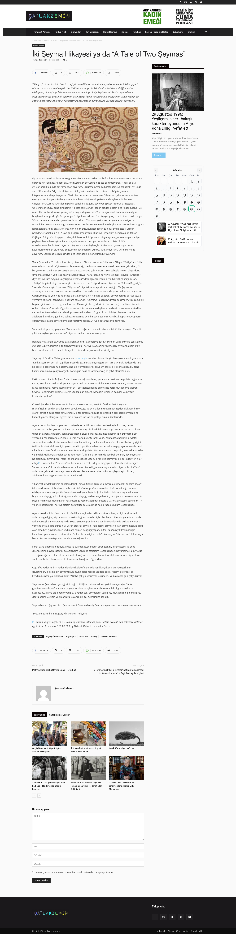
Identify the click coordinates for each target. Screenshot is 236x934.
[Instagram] (185, 2)
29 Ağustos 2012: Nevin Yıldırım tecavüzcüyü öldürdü (183, 241)
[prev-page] (34, 796)
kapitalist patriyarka (109, 636)
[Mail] (190, 2)
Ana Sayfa (36, 40)
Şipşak (125, 31)
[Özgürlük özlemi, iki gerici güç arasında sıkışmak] (49, 733)
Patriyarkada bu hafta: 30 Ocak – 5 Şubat (54, 670)
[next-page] (39, 796)
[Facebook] (180, 2)
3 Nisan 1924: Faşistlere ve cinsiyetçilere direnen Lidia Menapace (121, 785)
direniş (94, 636)
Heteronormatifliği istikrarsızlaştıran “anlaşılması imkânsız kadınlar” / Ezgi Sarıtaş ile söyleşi (118, 672)
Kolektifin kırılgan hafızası (121, 748)
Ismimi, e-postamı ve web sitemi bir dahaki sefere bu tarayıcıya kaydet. (75, 872)
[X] (196, 2)
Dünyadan (76, 31)
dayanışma (70, 636)
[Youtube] (201, 2)
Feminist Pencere (42, 31)
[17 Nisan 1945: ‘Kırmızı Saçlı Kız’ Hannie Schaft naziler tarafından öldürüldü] (88, 768)
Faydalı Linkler (197, 931)
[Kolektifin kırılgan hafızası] (126, 733)
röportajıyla (80, 358)
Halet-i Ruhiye (110, 31)
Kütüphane (177, 31)
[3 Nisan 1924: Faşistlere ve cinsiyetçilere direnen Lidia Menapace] (126, 768)
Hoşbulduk (160, 931)
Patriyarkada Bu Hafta (156, 31)
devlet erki (83, 636)
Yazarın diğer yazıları (59, 715)
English (191, 31)
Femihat (136, 31)
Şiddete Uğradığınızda (178, 931)
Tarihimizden (92, 31)
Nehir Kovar (157, 133)
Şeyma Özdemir (40, 60)
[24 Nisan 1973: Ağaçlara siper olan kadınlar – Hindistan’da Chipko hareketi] (49, 768)
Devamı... (158, 155)
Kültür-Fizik (60, 31)
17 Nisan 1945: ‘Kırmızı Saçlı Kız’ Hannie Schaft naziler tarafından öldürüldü (86, 785)
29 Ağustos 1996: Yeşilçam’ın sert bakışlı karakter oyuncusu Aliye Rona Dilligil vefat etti (173, 121)
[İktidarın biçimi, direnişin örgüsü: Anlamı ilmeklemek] (88, 733)
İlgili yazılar (39, 715)
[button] (206, 31)
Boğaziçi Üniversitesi (54, 636)
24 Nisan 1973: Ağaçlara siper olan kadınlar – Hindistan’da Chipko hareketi (48, 785)
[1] (39, 463)
